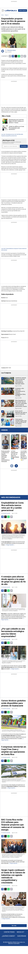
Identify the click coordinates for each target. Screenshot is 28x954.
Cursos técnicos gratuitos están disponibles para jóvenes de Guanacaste (13, 703)
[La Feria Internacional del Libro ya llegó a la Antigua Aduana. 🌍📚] (15, 441)
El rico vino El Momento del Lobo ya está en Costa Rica (21, 412)
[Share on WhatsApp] (19, 56)
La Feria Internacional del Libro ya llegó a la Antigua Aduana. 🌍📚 (15, 454)
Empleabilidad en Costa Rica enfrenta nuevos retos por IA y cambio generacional (12, 507)
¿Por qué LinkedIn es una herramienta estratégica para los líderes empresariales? (13, 633)
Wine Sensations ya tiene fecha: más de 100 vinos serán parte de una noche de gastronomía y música (21, 403)
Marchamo (4, 613)
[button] (22, 10)
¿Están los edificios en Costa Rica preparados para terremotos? (16, 128)
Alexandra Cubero (11, 50)
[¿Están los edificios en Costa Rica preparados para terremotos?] (5, 128)
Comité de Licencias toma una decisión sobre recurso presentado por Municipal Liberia (20, 380)
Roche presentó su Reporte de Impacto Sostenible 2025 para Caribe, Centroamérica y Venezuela (5, 456)
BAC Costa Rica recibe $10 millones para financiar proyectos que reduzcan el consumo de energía (12, 824)
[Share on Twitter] (16, 56)
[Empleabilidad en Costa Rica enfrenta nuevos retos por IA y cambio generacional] (13, 527)
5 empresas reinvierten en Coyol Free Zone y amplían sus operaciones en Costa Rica (13, 751)
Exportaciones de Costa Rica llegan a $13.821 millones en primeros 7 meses (16, 121)
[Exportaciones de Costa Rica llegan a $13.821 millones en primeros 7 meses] (4, 121)
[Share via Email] (22, 56)
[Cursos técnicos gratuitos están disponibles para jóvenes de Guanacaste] (13, 722)
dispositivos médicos (12, 786)
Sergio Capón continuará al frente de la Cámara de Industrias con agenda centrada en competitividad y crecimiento (13, 876)
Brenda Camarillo (6, 513)
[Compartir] (25, 56)
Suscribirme (24, 146)
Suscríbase (21, 936)
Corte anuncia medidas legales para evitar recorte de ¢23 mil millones (21, 421)
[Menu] (3, 10)
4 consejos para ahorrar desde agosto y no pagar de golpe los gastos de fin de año (13, 580)
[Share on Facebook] (13, 56)
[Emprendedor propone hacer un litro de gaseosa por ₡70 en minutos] (14, 41)
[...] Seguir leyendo (9, 544)
